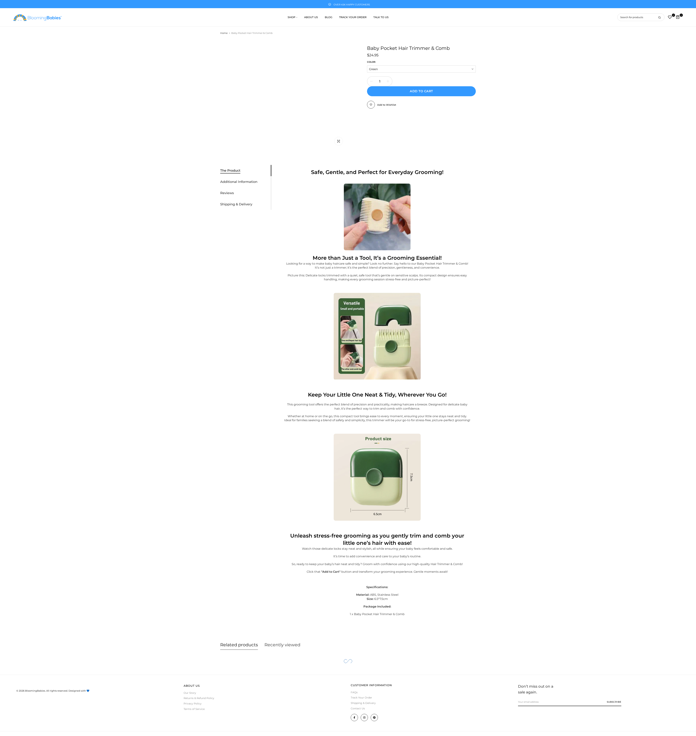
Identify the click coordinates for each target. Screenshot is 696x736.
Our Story (190, 692)
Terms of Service (194, 709)
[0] (670, 17)
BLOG (328, 17)
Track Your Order (361, 697)
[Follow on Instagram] (364, 717)
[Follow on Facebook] (354, 717)
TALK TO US (381, 17)
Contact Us (358, 708)
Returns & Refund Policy (199, 698)
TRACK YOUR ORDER (352, 17)
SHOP (291, 17)
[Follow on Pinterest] (374, 717)
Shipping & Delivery (363, 703)
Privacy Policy (193, 703)
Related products (239, 644)
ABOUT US (311, 17)
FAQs (354, 692)
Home (224, 33)
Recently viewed (282, 644)
